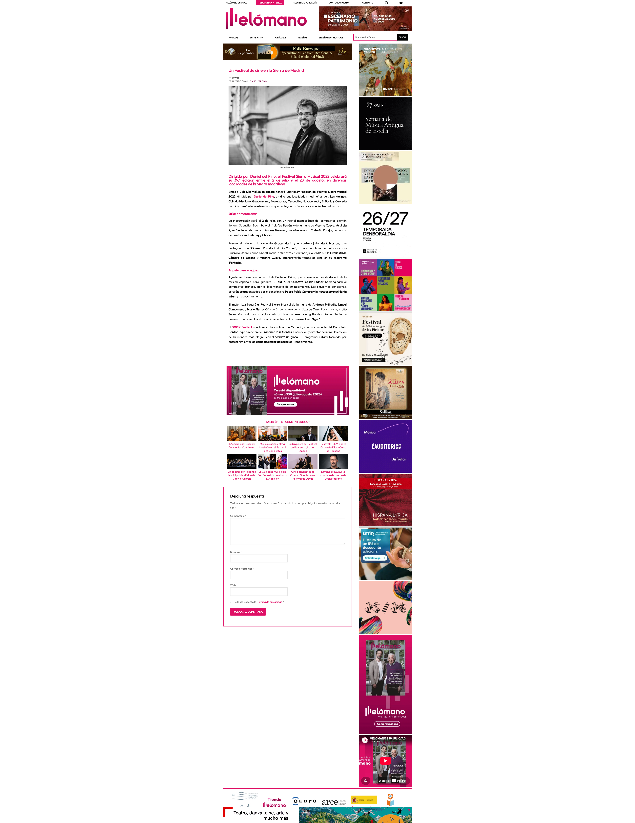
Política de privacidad (270, 601)
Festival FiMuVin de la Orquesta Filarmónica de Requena (333, 447)
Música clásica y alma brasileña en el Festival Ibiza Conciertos (272, 447)
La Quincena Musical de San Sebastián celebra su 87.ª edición (272, 475)
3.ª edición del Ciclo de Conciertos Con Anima (242, 445)
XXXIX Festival (242, 327)
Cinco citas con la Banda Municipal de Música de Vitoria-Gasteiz (242, 475)
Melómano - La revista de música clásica (266, 18)
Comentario (238, 515)
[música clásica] (385, 553)
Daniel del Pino (258, 81)
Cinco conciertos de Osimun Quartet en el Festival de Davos (303, 475)
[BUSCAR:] (375, 37)
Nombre (236, 552)
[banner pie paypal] (317, 815)
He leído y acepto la (258, 601)
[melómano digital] (385, 70)
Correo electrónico (242, 568)
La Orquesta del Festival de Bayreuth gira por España (303, 447)
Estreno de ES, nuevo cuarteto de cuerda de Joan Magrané (333, 475)
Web (233, 585)
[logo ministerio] (364, 800)
